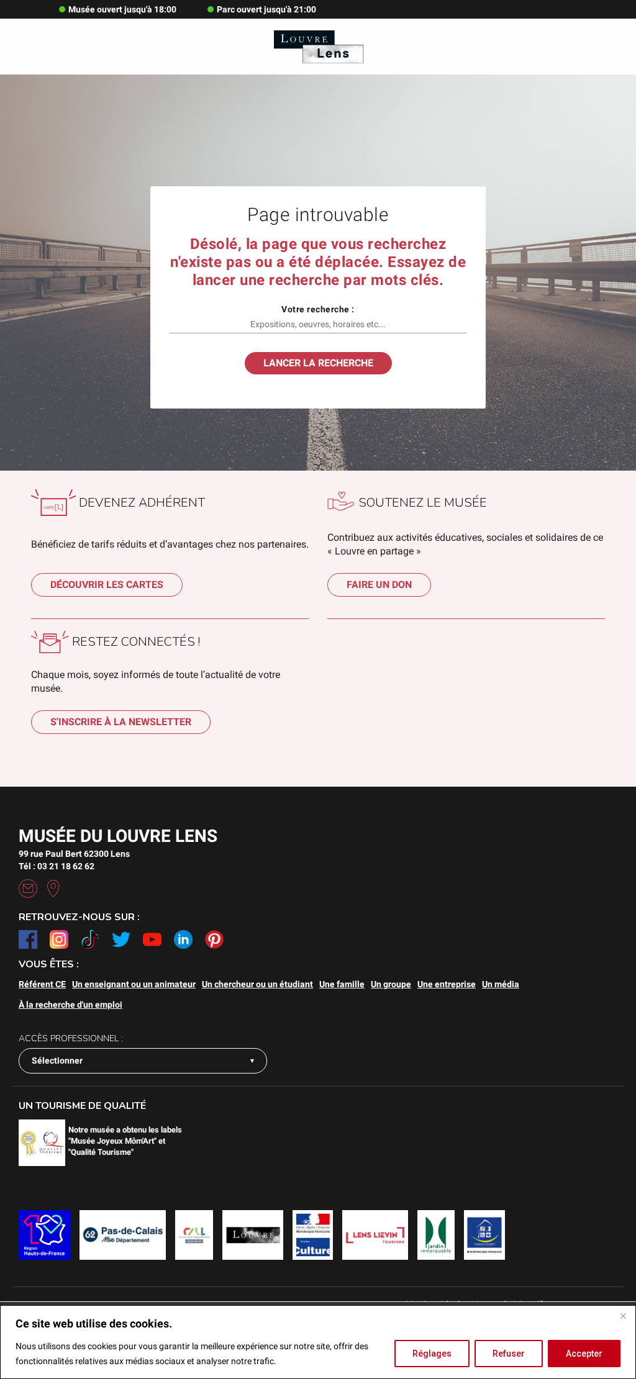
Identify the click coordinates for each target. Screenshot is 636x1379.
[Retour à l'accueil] (317, 46)
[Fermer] (623, 1315)
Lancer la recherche (318, 363)
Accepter (584, 1354)
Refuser (509, 1354)
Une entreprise (446, 984)
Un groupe (391, 984)
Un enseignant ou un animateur (134, 984)
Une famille (342, 984)
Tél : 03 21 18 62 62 (56, 866)
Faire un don (379, 584)
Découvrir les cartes (106, 584)
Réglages (432, 1354)
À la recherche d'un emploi (70, 1005)
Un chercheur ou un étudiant (257, 984)
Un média (500, 984)
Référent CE (42, 984)
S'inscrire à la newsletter (120, 722)
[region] (318, 1342)
